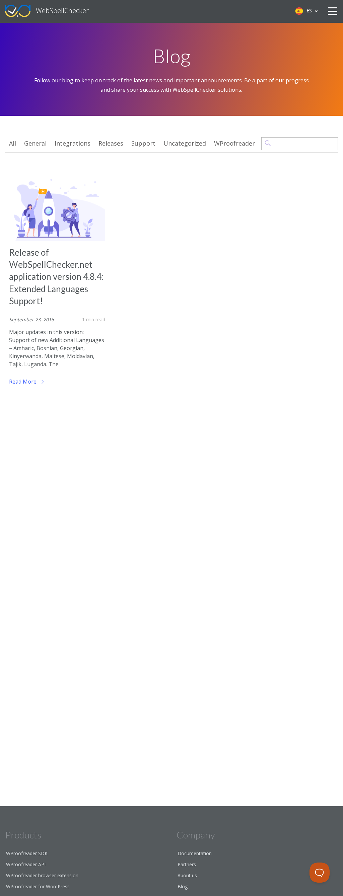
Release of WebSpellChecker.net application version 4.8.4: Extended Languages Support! (56, 277)
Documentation (195, 853)
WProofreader (234, 143)
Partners (187, 864)
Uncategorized (184, 143)
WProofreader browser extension (42, 875)
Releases (110, 143)
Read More (23, 381)
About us (187, 875)
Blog (183, 886)
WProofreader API (26, 864)
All (12, 143)
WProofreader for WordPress (38, 886)
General (35, 143)
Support (143, 143)
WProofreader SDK (27, 853)
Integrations (72, 143)
